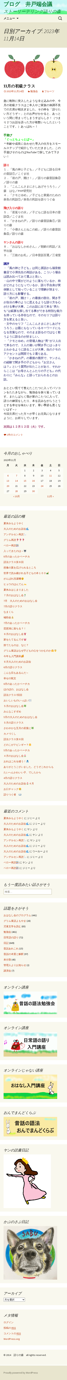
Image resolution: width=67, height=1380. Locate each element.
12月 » (50, 496)
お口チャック (11, 789)
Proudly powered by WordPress (21, 1372)
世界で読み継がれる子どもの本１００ (25, 573)
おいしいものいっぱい (16, 700)
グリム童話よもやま (15, 920)
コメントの (12, 1333)
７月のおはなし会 (14, 595)
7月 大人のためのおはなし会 (20, 600)
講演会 (7, 970)
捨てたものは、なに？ (16, 645)
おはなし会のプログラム (17, 915)
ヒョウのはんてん (14, 584)
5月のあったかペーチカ (17, 750)
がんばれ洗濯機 (12, 578)
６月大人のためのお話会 (17, 661)
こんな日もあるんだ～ (16, 672)
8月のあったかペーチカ (17, 556)
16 (33, 480)
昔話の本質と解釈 (14, 954)
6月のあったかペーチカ (17, 683)
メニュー (9, 18)
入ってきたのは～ (14, 551)
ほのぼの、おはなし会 (16, 689)
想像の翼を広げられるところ (20, 567)
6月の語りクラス (13, 667)
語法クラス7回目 (13, 695)
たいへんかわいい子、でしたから (22, 772)
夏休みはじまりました (16, 589)
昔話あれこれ (11, 948)
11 (50, 475)
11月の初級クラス (19, 86)
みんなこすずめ (12, 711)
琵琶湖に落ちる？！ (15, 628)
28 (16, 491)
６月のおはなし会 (14, 634)
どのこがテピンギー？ (16, 744)
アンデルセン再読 (14, 534)
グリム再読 (10, 539)
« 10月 (16, 496)
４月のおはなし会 (14, 755)
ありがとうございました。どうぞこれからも (29, 766)
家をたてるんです (14, 639)
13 (8, 480)
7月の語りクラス (13, 606)
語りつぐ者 (11, 794)
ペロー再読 (10, 545)
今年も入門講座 (12, 656)
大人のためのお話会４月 (19, 783)
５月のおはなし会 (14, 706)
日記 (6, 943)
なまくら (9, 611)
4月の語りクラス (13, 778)
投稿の (10, 1327)
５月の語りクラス (14, 722)
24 (42, 486)
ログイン (9, 1322)
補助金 (7, 617)
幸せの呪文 (10, 678)
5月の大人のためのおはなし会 (20, 717)
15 (25, 480)
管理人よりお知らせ (15, 965)
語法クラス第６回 (14, 739)
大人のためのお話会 (15, 528)
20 (8, 486)
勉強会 (34, 91)
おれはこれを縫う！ (15, 761)
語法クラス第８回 (14, 562)
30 (33, 491)
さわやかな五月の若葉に (17, 728)
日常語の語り (11, 937)
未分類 (7, 959)
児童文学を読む (12, 926)
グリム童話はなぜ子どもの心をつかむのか (27, 650)
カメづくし (10, 733)
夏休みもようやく (14, 523)
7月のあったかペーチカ (17, 623)
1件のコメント (15, 434)
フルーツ (49, 91)
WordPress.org (12, 1339)
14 (16, 480)
